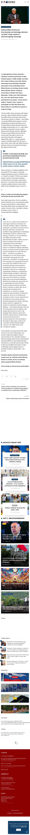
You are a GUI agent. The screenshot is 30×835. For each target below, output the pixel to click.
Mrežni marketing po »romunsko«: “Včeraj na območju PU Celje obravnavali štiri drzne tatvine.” (17, 663)
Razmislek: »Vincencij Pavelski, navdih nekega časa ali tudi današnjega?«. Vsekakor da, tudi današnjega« (16, 643)
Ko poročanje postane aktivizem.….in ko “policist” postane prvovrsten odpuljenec (15, 484)
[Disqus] (15, 421)
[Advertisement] (15, 56)
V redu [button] (18, 829)
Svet (4, 523)
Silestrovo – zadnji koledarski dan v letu (14, 585)
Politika (15, 505)
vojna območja (15, 455)
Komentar (14, 479)
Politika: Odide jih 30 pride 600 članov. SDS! (15, 509)
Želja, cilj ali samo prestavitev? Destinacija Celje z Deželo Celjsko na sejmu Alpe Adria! (18, 656)
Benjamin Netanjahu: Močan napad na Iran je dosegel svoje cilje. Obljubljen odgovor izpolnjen (14, 537)
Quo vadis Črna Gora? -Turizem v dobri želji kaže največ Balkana (13, 608)
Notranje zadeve (7, 547)
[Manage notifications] (27, 832)
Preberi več (23, 826)
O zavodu (9, 813)
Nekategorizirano (6, 26)
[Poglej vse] (15, 677)
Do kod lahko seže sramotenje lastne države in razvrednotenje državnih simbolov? (14, 560)
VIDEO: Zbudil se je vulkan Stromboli (17, 398)
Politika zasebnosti (18, 813)
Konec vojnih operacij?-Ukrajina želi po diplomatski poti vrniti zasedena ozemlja (15, 460)
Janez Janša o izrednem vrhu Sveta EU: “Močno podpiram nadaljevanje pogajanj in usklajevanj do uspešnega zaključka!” (14, 388)
